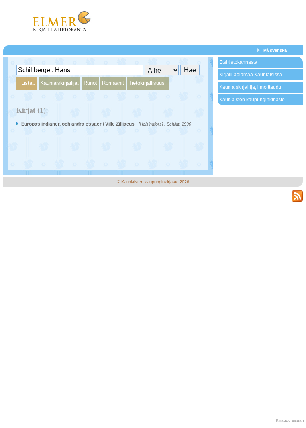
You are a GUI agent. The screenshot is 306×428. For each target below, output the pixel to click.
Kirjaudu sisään (290, 420)
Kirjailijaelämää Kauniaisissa (250, 74)
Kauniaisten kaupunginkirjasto (252, 99)
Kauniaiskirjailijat (59, 83)
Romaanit (113, 83)
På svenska (275, 50)
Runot (90, 83)
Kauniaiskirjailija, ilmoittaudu (250, 87)
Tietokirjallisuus (147, 83)
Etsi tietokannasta (238, 62)
